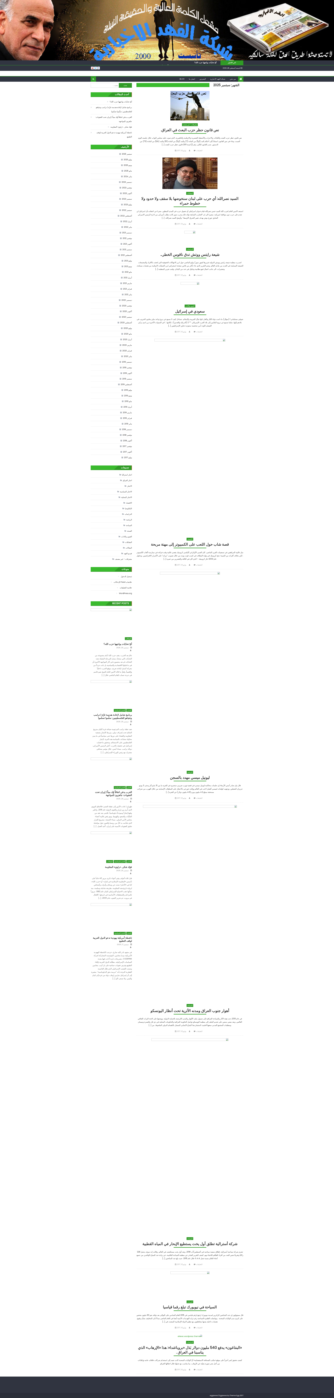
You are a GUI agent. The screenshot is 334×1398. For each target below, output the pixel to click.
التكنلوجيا (128, 508)
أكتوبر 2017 (127, 452)
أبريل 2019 (127, 407)
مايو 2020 (128, 334)
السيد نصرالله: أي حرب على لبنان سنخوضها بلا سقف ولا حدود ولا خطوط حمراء (189, 201)
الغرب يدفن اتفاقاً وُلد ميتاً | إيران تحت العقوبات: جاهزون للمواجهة (114, 119)
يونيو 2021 (128, 266)
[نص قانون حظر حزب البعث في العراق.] (189, 105)
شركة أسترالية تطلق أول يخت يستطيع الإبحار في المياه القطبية (189, 1244)
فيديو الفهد (128, 553)
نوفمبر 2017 (127, 446)
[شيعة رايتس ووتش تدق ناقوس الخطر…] (189, 238)
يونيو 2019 (128, 395)
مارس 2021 (127, 283)
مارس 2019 (127, 412)
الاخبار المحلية (126, 497)
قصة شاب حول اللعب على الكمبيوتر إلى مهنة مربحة (190, 544)
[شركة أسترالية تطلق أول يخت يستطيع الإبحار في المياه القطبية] (189, 1136)
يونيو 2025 (128, 165)
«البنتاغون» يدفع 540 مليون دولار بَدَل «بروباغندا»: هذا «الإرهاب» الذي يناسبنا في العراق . (190, 1350)
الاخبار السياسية (126, 491)
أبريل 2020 (127, 339)
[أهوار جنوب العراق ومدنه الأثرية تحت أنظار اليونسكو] (189, 903)
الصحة (129, 531)
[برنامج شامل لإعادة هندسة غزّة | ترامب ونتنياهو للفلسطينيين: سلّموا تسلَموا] (111, 693)
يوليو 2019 (128, 390)
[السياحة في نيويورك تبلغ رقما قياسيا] (189, 1284)
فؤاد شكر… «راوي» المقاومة (121, 127)
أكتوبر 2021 (127, 244)
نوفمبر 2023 (127, 187)
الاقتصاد (189, 539)
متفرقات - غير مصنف (190, 125)
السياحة (189, 1005)
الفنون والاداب (190, 306)
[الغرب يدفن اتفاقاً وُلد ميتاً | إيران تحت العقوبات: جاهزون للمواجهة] (111, 770)
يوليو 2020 (128, 328)
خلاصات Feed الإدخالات (123, 582)
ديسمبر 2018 (127, 429)
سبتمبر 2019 (127, 379)
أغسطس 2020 (126, 322)
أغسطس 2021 (126, 255)
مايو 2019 (128, 401)
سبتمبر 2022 (127, 210)
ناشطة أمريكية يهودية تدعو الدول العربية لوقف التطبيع (114, 134)
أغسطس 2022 (126, 216)
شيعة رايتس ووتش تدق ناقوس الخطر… (189, 254)
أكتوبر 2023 (127, 193)
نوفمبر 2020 (127, 305)
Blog (182, 79)
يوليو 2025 (128, 159)
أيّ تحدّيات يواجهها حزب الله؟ (205, 62)
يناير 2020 (128, 356)
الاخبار (129, 486)
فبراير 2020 (127, 350)
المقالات (129, 548)
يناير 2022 (128, 227)
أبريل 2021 (128, 277)
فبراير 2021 (127, 289)
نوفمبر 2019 (127, 367)
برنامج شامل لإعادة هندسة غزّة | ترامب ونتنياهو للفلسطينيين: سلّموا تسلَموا (114, 109)
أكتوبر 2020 (127, 311)
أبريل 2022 (127, 221)
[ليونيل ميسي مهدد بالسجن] (189, 670)
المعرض (202, 79)
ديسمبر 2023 (127, 182)
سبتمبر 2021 (127, 249)
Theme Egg (234, 1395)
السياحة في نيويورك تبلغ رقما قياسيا (190, 1307)
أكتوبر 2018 (127, 440)
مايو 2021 (128, 272)
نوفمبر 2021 (127, 238)
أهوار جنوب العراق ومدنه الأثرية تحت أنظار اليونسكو (190, 1010)
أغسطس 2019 (126, 384)
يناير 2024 (128, 176)
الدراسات (190, 249)
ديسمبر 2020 (126, 300)
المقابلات (190, 193)
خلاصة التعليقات (126, 587)
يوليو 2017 (128, 457)
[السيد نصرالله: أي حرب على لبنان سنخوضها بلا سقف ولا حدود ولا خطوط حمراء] (189, 173)
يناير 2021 (128, 294)
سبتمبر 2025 (127, 154)
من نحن (233, 79)
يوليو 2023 (128, 204)
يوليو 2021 (128, 260)
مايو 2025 (128, 171)
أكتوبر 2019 (127, 373)
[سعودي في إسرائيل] (189, 292)
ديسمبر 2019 (127, 362)
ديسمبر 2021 (127, 232)
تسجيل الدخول (126, 576)
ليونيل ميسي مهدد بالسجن (190, 777)
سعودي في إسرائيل (190, 311)
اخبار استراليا (127, 474)
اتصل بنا (192, 79)
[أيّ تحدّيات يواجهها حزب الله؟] (111, 621)
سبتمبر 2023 (127, 199)
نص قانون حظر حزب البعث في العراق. (190, 130)
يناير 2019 (128, 423)
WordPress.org (125, 593)
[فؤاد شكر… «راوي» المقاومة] (111, 844)
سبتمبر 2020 (127, 317)
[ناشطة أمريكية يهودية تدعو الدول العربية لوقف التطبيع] (111, 916)
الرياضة (189, 772)
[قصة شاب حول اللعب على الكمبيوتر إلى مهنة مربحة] (189, 437)
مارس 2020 (127, 345)
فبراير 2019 (127, 418)
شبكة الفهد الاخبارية (217, 79)
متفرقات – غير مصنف (123, 559)
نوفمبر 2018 (127, 435)
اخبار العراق (127, 480)
